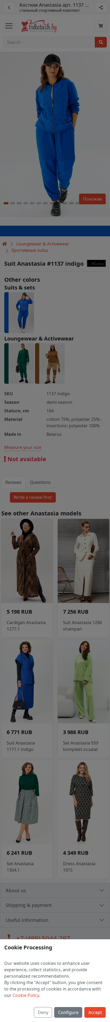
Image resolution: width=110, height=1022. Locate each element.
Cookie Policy (26, 995)
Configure (68, 1012)
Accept (95, 1012)
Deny (43, 1012)
